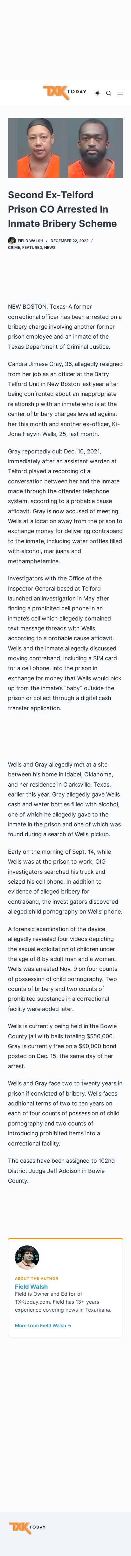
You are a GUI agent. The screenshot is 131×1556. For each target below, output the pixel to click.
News (50, 247)
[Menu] (120, 93)
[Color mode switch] (97, 93)
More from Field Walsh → (43, 1325)
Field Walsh (31, 1286)
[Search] (108, 93)
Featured (32, 247)
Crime (14, 247)
